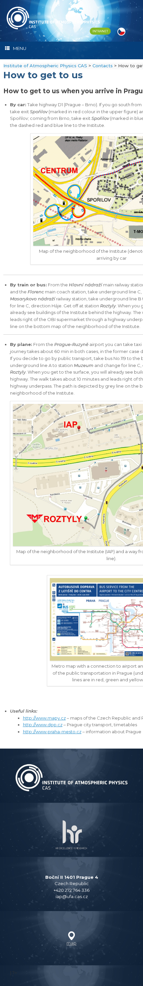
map (71, 943)
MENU (19, 48)
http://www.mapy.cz (44, 718)
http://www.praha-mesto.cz (52, 731)
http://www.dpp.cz (43, 724)
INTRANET (100, 31)
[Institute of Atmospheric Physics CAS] (53, 18)
